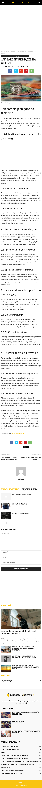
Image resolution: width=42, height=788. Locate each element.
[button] (39, 2)
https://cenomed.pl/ (18, 433)
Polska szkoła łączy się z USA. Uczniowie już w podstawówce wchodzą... (23, 648)
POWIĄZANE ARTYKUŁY (10, 489)
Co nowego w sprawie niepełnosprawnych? (9, 458)
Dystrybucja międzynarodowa (12, 771)
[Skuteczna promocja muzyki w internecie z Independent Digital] (6, 658)
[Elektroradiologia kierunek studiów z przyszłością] (6, 715)
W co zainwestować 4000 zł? (22, 494)
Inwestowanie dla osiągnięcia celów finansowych (18, 56)
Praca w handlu (18, 722)
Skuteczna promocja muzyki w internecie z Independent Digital (24, 657)
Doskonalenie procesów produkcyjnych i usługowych (21, 761)
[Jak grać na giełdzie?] (6, 506)
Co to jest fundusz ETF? (20, 513)
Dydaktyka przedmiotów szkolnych (14, 755)
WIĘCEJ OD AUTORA (29, 489)
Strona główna (5, 51)
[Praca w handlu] (6, 724)
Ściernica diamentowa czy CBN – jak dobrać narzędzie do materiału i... (18, 632)
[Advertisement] (21, 27)
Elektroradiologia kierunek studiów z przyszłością (26, 713)
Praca (3, 752)
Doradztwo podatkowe (9, 746)
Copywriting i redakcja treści (12, 774)
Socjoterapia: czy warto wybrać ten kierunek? (26, 732)
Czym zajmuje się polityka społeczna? (31, 458)
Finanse (3, 56)
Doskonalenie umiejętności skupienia (14, 758)
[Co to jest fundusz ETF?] (6, 515)
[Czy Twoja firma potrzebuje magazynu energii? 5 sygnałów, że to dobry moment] (6, 668)
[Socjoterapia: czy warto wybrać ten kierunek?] (6, 734)
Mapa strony (21, 782)
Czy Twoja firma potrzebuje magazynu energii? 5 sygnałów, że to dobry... (25, 667)
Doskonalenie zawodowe (10, 749)
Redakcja (7, 66)
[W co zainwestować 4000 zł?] (6, 496)
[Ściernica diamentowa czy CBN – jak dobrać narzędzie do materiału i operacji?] (21, 619)
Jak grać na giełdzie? (19, 504)
